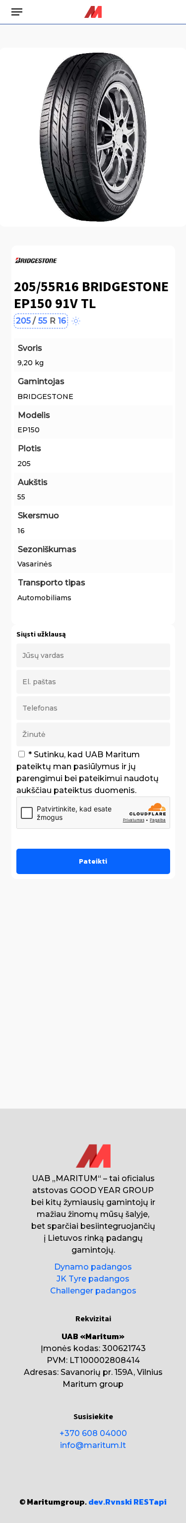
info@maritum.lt (93, 1445)
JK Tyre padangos (93, 1278)
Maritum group (93, 1384)
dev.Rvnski (110, 1502)
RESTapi (150, 1502)
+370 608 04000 (93, 1433)
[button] (16, 12)
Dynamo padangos (93, 1267)
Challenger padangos (93, 1290)
